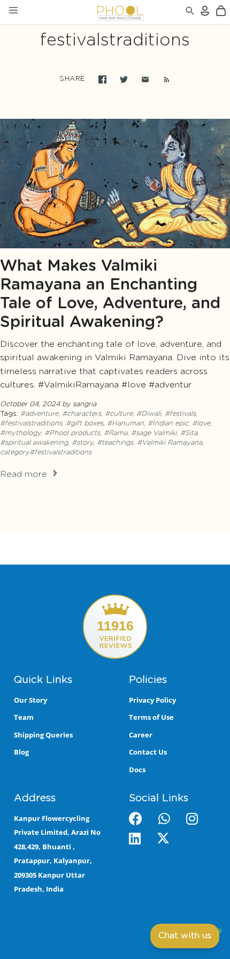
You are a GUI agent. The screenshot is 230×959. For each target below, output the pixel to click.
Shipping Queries (43, 735)
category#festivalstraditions (45, 452)
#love (201, 423)
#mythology (20, 433)
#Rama (115, 433)
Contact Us (148, 752)
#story (82, 442)
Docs (137, 769)
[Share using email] (145, 79)
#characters (81, 413)
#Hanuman (125, 423)
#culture (119, 413)
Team (24, 717)
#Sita (188, 433)
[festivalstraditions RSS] (161, 79)
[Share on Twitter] (124, 79)
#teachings (115, 442)
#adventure (39, 413)
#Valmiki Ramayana (169, 442)
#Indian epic (168, 423)
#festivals (180, 413)
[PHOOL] (92, 12)
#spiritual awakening (34, 442)
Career (140, 735)
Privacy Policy (152, 700)
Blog (21, 752)
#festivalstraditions (31, 423)
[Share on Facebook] (102, 79)
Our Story (30, 700)
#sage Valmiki (154, 433)
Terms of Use (151, 717)
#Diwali (148, 413)
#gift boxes (84, 423)
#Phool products (72, 433)
